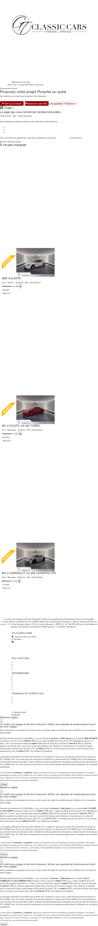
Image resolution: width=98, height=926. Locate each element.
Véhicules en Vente (21, 42)
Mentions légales (20, 687)
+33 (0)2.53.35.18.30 (20, 11)
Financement (19, 47)
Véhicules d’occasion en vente (17, 127)
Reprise (17, 52)
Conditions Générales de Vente (25, 679)
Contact (8, 132)
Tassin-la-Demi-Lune (21, 702)
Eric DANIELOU (27, 714)
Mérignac (16, 699)
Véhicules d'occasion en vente (25, 661)
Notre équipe (19, 63)
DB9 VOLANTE (11, 278)
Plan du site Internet (21, 689)
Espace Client (19, 68)
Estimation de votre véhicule (24, 669)
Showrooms (18, 57)
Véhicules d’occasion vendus (16, 129)
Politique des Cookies (21, 684)
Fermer (4, 784)
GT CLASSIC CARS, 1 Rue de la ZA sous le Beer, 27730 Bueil (51, 712)
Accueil (3, 84)
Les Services (18, 664)
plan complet (63, 138)
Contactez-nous (19, 676)
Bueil (15, 697)
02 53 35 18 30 (20, 73)
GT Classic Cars (23, 37)
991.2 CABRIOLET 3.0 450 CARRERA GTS (29, 573)
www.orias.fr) (82, 626)
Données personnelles (22, 682)
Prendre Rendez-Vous (22, 78)
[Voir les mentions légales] (20, 286)
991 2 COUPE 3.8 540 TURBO (21, 425)
